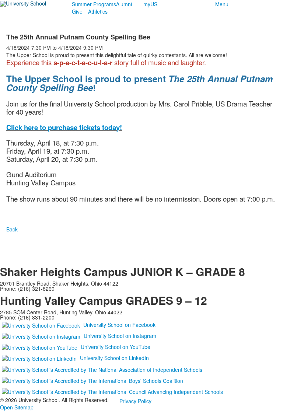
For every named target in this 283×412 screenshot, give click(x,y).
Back (12, 229)
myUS (150, 4)
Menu (221, 4)
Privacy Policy (135, 401)
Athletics (98, 11)
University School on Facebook (119, 324)
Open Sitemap (17, 407)
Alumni (124, 4)
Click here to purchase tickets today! (64, 127)
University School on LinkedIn (114, 358)
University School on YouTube (115, 346)
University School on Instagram (120, 335)
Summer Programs (94, 4)
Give (77, 11)
